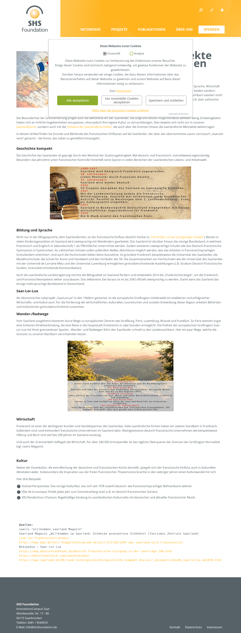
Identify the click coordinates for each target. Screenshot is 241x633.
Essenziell (113, 53)
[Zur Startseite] (34, 18)
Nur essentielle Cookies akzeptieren (121, 100)
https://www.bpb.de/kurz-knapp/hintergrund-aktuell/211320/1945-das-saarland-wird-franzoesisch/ (101, 542)
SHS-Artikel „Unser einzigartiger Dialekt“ (177, 237)
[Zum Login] (222, 10)
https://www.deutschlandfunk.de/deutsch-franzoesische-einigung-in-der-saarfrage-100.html (96, 551)
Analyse (139, 53)
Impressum (123, 91)
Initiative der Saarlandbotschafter (89, 127)
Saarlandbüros (26, 127)
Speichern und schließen (166, 100)
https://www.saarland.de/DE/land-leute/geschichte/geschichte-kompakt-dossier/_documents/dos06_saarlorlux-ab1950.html (120, 560)
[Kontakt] (211, 10)
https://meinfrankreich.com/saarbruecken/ (54, 555)
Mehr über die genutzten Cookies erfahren (120, 110)
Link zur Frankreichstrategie (43, 538)
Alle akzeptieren (77, 100)
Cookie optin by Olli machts (178, 114)
